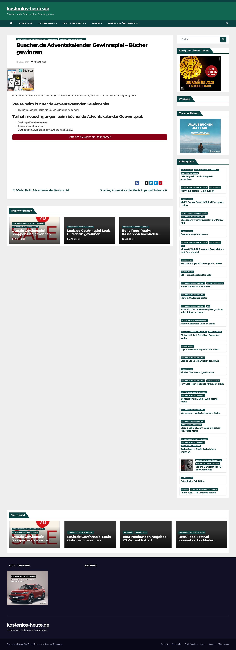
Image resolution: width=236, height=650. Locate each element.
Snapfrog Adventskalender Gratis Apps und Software (132, 190)
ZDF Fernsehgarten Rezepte (196, 275)
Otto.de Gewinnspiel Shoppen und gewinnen (31, 232)
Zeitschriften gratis (190, 173)
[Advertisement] (89, 162)
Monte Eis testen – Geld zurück (197, 191)
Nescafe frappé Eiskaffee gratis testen (201, 263)
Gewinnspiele (47, 23)
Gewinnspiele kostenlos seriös (72, 39)
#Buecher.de (40, 62)
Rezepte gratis (187, 271)
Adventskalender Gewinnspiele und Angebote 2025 (37, 39)
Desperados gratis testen (194, 234)
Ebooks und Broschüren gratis (194, 332)
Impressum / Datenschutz (124, 23)
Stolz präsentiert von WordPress (20, 644)
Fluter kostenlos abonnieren (196, 286)
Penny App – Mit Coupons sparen (198, 492)
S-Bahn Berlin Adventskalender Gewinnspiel (42, 190)
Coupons (185, 489)
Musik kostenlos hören (191, 446)
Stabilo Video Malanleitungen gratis (200, 361)
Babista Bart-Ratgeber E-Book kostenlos (208, 468)
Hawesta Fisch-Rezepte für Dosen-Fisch (202, 384)
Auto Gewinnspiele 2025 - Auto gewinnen (28, 223)
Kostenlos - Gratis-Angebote (206, 170)
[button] (227, 23)
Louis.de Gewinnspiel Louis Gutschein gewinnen (88, 232)
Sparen (96, 23)
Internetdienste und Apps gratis (194, 320)
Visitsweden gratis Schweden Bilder (200, 413)
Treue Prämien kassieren (191, 424)
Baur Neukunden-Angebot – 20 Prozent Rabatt (145, 538)
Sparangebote (141, 532)
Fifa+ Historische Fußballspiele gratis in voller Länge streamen (201, 311)
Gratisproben (187, 170)
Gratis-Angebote (74, 23)
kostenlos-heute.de (28, 8)
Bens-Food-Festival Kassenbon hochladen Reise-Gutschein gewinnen (143, 234)
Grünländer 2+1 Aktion (192, 481)
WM (183, 246)
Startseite (26, 23)
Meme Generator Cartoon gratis (198, 323)
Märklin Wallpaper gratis (194, 298)
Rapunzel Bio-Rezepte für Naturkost (200, 349)
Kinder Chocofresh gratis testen (198, 372)
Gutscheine (128, 532)
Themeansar (58, 644)
